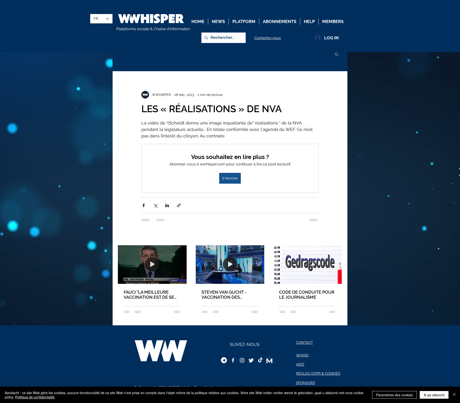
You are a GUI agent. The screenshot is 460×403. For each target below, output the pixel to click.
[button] (336, 54)
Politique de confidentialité (35, 397)
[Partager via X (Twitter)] (155, 205)
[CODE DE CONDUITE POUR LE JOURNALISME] (307, 264)
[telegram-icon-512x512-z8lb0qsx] (224, 360)
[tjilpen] (251, 360)
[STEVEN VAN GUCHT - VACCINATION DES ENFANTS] (230, 264)
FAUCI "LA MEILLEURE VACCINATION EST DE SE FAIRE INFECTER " (149, 295)
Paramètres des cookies (394, 394)
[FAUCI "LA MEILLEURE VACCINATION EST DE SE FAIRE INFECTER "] (152, 264)
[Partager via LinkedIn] (167, 205)
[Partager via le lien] (179, 205)
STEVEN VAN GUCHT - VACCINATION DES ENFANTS (224, 295)
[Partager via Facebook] (143, 205)
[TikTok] (260, 360)
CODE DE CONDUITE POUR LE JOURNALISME (306, 295)
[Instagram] (242, 360)
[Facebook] (233, 360)
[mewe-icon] (269, 360)
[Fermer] (454, 395)
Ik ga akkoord (434, 394)
